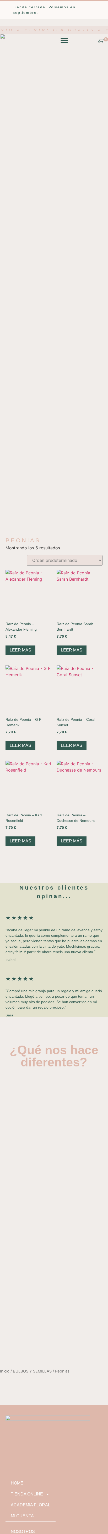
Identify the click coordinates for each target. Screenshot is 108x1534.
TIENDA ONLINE (27, 1494)
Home (17, 1483)
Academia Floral (30, 1505)
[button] (64, 40)
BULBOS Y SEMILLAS (32, 1371)
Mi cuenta (22, 1516)
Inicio (4, 1371)
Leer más (20, 650)
